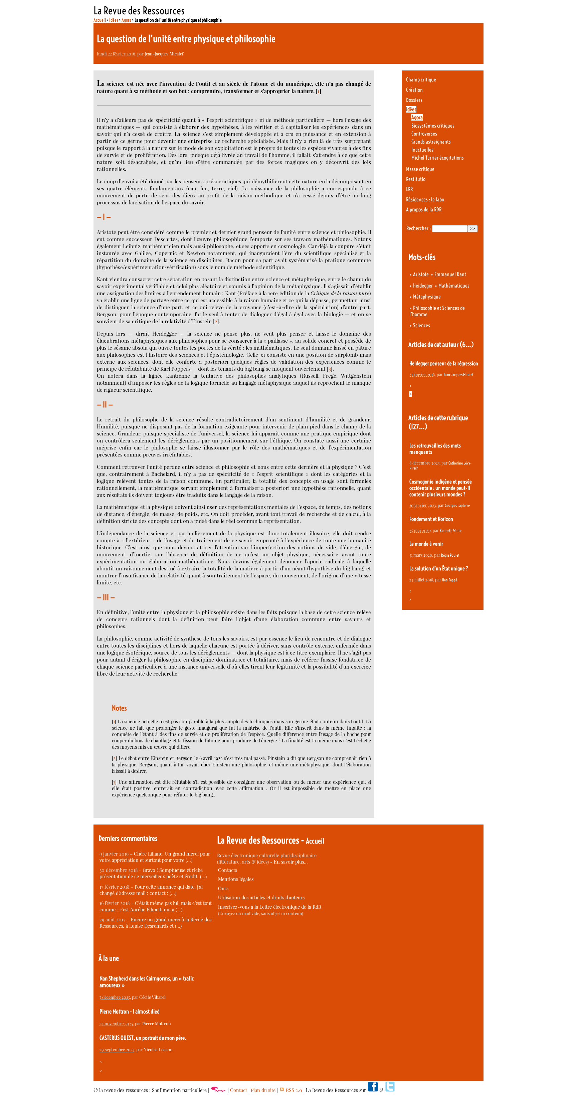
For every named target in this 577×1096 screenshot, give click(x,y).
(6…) (466, 344)
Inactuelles (422, 150)
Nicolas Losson (158, 1049)
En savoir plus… (291, 862)
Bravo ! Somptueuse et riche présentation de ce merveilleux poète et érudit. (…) (153, 873)
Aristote (421, 274)
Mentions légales (235, 879)
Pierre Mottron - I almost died (130, 1011)
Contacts (227, 870)
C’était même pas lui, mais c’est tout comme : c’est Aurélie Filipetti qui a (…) (156, 906)
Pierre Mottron (156, 1023)
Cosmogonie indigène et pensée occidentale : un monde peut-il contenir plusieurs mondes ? (440, 488)
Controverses (424, 134)
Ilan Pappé (449, 579)
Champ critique (421, 79)
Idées (113, 20)
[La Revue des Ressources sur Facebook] (372, 1090)
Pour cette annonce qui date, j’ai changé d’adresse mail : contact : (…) (151, 890)
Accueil (99, 20)
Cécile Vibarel (152, 997)
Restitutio (415, 179)
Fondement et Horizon (431, 519)
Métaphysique (427, 297)
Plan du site (263, 1090)
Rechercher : (418, 228)
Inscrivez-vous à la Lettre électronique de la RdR (269, 907)
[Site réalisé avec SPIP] (218, 1090)
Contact (238, 1090)
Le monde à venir (426, 544)
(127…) (417, 426)
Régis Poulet (450, 555)
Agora (126, 20)
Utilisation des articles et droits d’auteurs (261, 897)
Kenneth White (450, 530)
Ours (223, 888)
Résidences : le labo (425, 199)
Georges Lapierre (457, 505)
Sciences (421, 325)
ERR (409, 189)
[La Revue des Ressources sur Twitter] (390, 1090)
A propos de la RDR (423, 209)
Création (414, 90)
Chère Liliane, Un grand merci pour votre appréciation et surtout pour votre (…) (155, 857)
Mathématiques (453, 286)
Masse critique (420, 169)
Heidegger (423, 286)
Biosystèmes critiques (432, 126)
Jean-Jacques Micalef (164, 53)
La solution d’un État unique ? (438, 568)
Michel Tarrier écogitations (437, 158)
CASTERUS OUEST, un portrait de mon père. (143, 1038)
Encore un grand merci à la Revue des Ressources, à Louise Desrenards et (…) (155, 922)
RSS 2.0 (293, 1090)
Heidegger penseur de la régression (443, 363)
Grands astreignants (431, 142)
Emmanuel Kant (450, 274)
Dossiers (414, 100)
